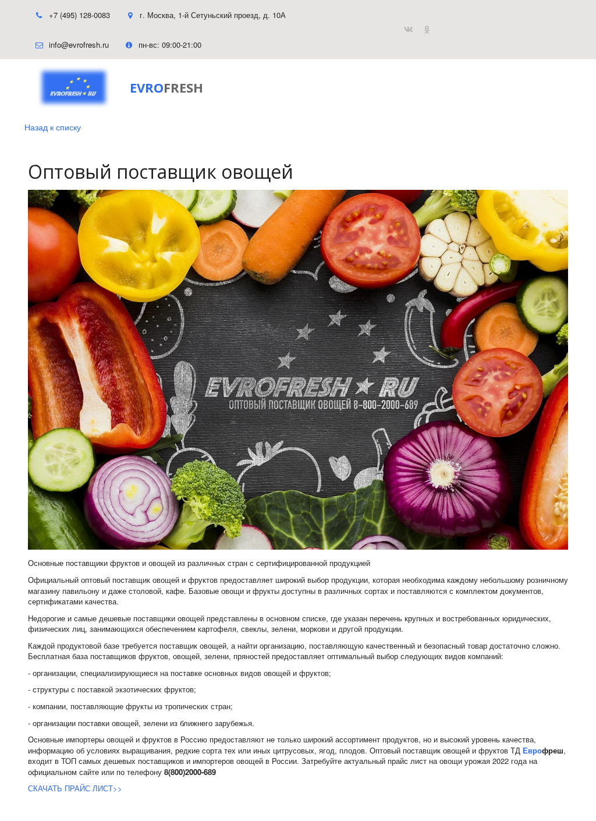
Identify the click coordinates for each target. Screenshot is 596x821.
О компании (434, 88)
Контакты (365, 88)
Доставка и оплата (282, 88)
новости (502, 88)
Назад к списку (52, 127)
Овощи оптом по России (159, 88)
